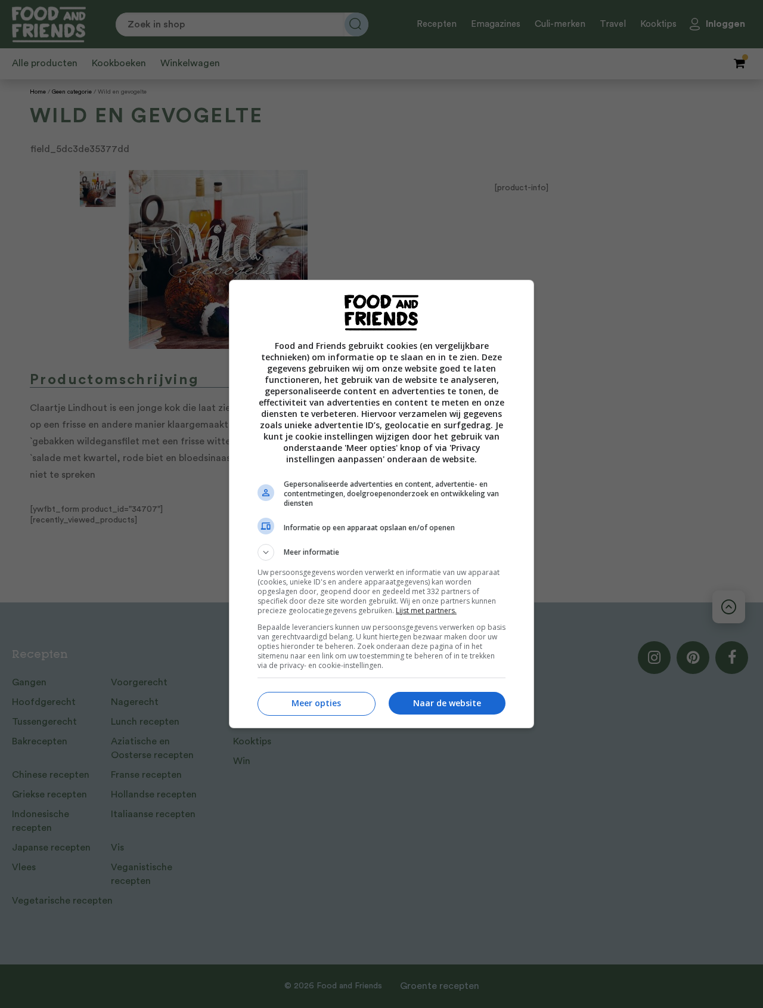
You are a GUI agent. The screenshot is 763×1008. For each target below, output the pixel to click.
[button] (381, 552)
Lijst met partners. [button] (426, 610)
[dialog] (381, 504)
